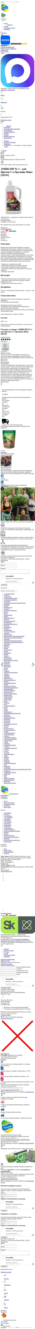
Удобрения (7, 826)
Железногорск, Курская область (13, 637)
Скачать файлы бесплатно (10, 1090)
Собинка (6, 746)
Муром (6, 684)
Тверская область (9, 754)
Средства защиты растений (12, 831)
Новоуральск (8, 699)
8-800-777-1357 (5, 48)
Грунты (6, 834)
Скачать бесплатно (9, 1179)
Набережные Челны (10, 686)
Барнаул (6, 606)
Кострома (7, 663)
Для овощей (7, 813)
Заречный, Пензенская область (13, 640)
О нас (5, 801)
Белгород (6, 609)
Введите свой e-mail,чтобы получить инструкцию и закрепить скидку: (15, 1173)
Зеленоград (7, 643)
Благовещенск (8, 615)
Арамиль (6, 595)
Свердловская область (10, 739)
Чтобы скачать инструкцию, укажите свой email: (17, 1174)
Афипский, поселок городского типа (14, 603)
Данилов (6, 633)
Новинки (6, 838)
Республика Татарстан (10, 724)
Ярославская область (10, 783)
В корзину (4, 452)
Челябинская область (10, 772)
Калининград (8, 650)
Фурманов (7, 766)
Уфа (5, 765)
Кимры (6, 654)
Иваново (6, 645)
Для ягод (6, 814)
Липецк (6, 674)
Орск (5, 704)
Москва (6, 681)
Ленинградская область (11, 672)
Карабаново (7, 653)
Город (18, 974)
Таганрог (6, 752)
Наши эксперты (8, 852)
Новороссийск (8, 696)
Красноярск (7, 666)
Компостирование (9, 835)
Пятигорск (7, 719)
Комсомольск (8, 659)
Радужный (7, 721)
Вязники (6, 628)
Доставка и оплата (9, 804)
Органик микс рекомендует (12, 840)
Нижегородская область (11, 687)
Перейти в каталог (6, 120)
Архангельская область (11, 598)
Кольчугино (7, 657)
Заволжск (7, 639)
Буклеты (6, 853)
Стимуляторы (8, 828)
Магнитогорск (8, 678)
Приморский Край (9, 718)
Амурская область (9, 594)
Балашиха (7, 604)
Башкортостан (8, 607)
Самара (6, 731)
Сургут (6, 751)
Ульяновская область (10, 763)
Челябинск (7, 771)
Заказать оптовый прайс (8, 959)
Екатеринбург (8, 634)
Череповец (7, 774)
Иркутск (6, 647)
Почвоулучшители (9, 829)
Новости (9, 25)
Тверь (5, 755)
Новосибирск (8, 698)
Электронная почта (22, 970)
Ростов (6, 727)
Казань (6, 648)
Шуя (5, 775)
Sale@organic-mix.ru (6, 871)
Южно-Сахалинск (9, 778)
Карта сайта (7, 807)
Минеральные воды (10, 680)
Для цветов (7, 820)
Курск (6, 669)
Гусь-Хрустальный (9, 631)
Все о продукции (9, 802)
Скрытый (7, 144)
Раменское (7, 722)
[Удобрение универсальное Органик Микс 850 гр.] (9, 449)
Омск (5, 701)
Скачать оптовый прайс (7, 47)
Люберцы (7, 675)
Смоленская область (10, 745)
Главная (6, 141)
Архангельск (8, 597)
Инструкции (7, 841)
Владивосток (8, 622)
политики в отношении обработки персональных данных (15, 940)
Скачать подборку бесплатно (15, 1140)
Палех (6, 707)
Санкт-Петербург (9, 734)
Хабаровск (7, 768)
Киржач (6, 656)
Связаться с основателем (8, 90)
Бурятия (6, 619)
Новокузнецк (8, 695)
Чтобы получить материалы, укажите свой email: (15, 1084)
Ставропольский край (10, 748)
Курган (6, 668)
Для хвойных (8, 822)
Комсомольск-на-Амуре (11, 660)
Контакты (7, 805)
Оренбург (7, 703)
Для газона (7, 823)
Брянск (6, 616)
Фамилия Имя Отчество (24, 967)
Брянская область (9, 618)
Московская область (10, 683)
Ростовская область (9, 730)
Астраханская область (10, 600)
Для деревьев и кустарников (8, 816)
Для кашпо (7, 819)
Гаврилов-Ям (8, 630)
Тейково (6, 757)
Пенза (6, 709)
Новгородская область (10, 693)
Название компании (22, 972)
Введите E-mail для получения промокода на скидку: (16, 1012)
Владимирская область (10, 624)
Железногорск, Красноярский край (14, 636)
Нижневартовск (8, 689)
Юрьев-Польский (9, 780)
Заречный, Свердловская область (13, 642)
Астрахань (7, 601)
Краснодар (7, 665)
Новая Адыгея (8, 692)
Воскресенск (7, 627)
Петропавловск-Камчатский (12, 713)
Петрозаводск (8, 712)
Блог (5, 849)
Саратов (6, 736)
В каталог (3, 1059)
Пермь (6, 710)
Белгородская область (10, 610)
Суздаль (6, 749)
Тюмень (6, 758)
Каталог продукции (10, 142)
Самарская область (9, 733)
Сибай (6, 742)
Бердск (6, 612)
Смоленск (7, 743)
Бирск (6, 613)
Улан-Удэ (6, 760)
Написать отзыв (5, 337)
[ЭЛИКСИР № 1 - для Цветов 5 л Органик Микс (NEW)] (13, 216)
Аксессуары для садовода (11, 837)
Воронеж (6, 625)
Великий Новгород (9, 621)
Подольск (7, 715)
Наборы (6, 832)
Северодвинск (8, 740)
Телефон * (20, 969)
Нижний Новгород (9, 690)
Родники (6, 725)
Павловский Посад (9, 706)
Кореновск (7, 662)
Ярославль (7, 781)
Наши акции (7, 825)
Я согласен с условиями (12, 1017)
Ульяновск (7, 762)
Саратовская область (10, 737)
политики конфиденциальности (12, 1017)
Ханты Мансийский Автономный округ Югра (17, 769)
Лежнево (6, 671)
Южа (5, 777)
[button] (3, 1327)
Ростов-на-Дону (8, 728)
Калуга (6, 651)
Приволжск (7, 716)
